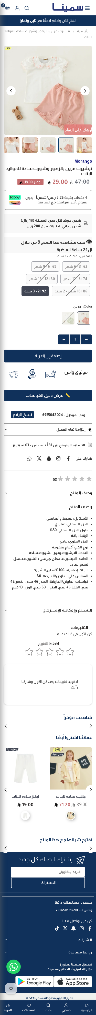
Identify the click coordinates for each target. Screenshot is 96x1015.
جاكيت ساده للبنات (71, 796)
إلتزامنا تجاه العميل (71, 429)
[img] (74, 479)
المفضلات (28, 1010)
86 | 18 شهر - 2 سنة (71, 291)
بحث (48, 1010)
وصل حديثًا (57, 754)
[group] (48, 90)
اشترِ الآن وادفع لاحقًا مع (48, 20)
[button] (7, 7)
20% (57, 749)
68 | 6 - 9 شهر (45, 266)
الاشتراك (48, 882)
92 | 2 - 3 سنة (35, 291)
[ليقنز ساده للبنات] (25, 768)
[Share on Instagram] (58, 458)
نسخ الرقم (22, 414)
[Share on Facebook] (68, 458)
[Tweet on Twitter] (39, 458)
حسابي (66, 1010)
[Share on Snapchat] (49, 458)
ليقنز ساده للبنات (25, 796)
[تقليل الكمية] (86, 339)
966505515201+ (67, 910)
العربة (8, 1010)
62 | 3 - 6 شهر (76, 266)
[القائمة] (87, 7)
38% (8, 48)
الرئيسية (84, 31)
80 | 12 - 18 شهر (42, 279)
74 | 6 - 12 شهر (75, 279)
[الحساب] (17, 7)
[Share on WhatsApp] (29, 458)
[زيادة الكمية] (63, 339)
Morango (83, 161)
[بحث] (27, 7)
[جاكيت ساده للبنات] (71, 768)
